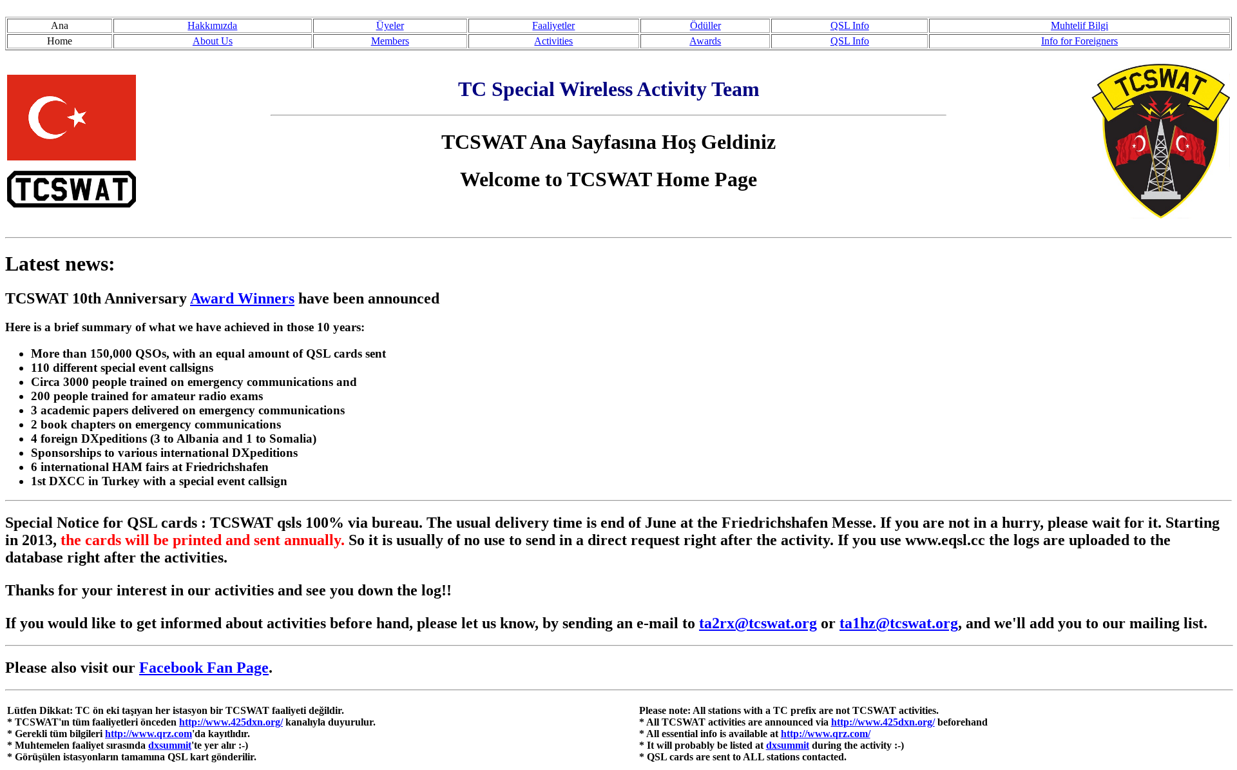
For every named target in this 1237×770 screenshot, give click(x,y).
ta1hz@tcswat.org (898, 623)
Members (390, 40)
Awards (705, 40)
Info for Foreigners (1079, 40)
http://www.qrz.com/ (825, 733)
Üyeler (390, 25)
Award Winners (242, 298)
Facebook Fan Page (204, 667)
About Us (213, 40)
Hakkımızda (212, 25)
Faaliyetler (553, 25)
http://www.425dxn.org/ (231, 722)
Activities (553, 40)
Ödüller (705, 25)
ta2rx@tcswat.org (758, 623)
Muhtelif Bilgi (1079, 25)
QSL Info (849, 25)
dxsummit (169, 745)
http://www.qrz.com (148, 733)
